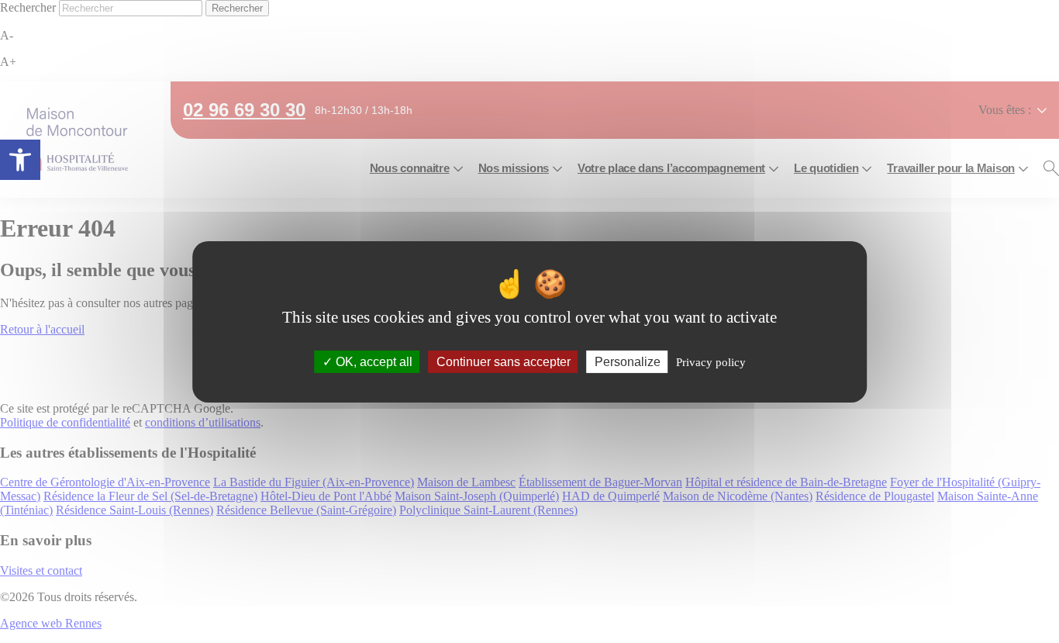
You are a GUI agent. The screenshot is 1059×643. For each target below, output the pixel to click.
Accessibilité (20, 160)
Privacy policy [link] (711, 361)
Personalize (628, 361)
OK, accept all (372, 361)
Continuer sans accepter (503, 361)
